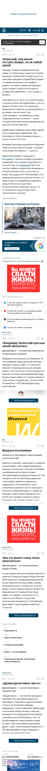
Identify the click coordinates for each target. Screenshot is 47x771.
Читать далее (10, 232)
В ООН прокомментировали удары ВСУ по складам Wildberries (25, 320)
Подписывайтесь (12, 249)
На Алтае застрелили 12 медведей (19, 327)
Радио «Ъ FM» (6, 332)
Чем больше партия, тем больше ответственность (19, 660)
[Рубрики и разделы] (42, 30)
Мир (3, 48)
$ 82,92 (10, 35)
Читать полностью (23, 400)
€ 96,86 (17, 35)
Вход (35, 30)
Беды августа (10, 630)
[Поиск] (38, 30)
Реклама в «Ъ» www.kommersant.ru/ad (23, 14)
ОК (42, 42)
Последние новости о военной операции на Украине (21, 261)
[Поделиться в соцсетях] (42, 54)
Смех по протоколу (13, 637)
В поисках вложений (13, 644)
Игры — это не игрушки (15, 651)
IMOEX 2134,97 (33, 35)
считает (32, 186)
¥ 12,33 (24, 35)
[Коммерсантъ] (4, 30)
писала (16, 174)
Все (16, 751)
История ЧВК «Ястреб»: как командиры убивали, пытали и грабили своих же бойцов (24, 312)
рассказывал (7, 159)
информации (24, 165)
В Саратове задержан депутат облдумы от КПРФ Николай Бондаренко (25, 303)
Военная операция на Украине (21, 203)
